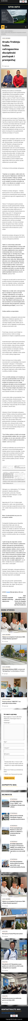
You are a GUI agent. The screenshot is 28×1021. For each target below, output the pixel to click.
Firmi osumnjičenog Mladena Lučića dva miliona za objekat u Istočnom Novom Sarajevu (16, 831)
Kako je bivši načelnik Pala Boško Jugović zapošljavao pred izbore (17, 817)
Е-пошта (6, 748)
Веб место (6, 754)
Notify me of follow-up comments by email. (13, 770)
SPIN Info (14, 7)
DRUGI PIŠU (5, 931)
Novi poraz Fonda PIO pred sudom (12, 933)
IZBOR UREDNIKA (6, 38)
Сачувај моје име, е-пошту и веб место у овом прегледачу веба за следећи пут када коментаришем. (13, 763)
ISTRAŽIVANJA (13, 799)
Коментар (7, 722)
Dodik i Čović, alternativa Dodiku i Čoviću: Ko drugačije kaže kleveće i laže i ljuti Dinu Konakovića (20, 600)
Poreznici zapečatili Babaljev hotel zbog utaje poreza (7, 598)
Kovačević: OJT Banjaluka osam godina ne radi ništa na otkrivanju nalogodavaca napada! (12, 966)
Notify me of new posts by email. (13, 774)
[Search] (26, 27)
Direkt (8, 592)
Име (5, 742)
